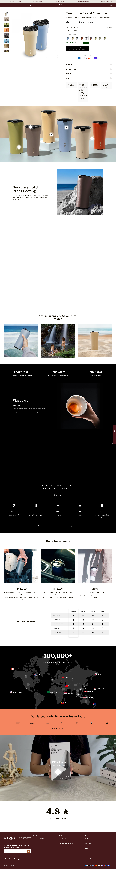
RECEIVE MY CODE (43, 448)
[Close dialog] (29, 412)
